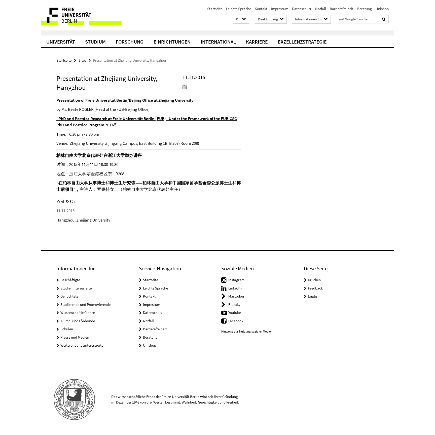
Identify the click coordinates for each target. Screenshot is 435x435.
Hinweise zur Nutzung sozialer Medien (246, 331)
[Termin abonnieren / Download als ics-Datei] (212, 86)
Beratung (364, 8)
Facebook (235, 320)
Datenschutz (301, 8)
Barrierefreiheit (341, 8)
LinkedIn (235, 288)
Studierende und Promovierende (85, 304)
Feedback (315, 288)
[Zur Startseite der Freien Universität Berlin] (83, 15)
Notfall (320, 8)
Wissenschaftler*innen (77, 312)
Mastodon (236, 296)
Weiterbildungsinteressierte (81, 345)
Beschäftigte (70, 279)
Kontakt (261, 8)
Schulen (66, 329)
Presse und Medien (74, 337)
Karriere (257, 42)
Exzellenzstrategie (302, 42)
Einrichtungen (172, 42)
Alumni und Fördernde (77, 320)
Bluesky (234, 304)
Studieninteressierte (76, 288)
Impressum (279, 8)
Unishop (382, 8)
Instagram (236, 279)
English (313, 296)
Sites (82, 60)
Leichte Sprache (238, 8)
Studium (95, 42)
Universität (60, 42)
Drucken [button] (314, 279)
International (218, 42)
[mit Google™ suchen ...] (383, 19)
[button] (241, 19)
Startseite (214, 8)
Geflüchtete (69, 296)
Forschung (129, 42)
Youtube (234, 312)
